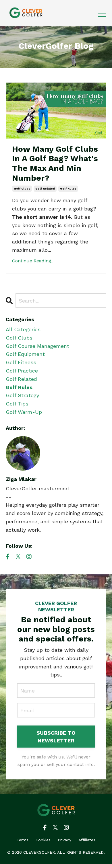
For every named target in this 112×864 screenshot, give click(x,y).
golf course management (37, 346)
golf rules (68, 188)
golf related (45, 188)
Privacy (64, 840)
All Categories (23, 329)
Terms (22, 840)
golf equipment (25, 354)
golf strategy (22, 395)
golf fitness (21, 362)
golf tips (17, 404)
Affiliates (86, 840)
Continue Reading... (33, 261)
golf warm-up (24, 412)
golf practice (22, 371)
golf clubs (22, 188)
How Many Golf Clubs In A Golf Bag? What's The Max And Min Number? (55, 163)
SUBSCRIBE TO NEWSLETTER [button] (56, 737)
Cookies (43, 840)
